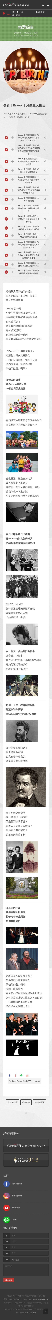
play (4, 13)
